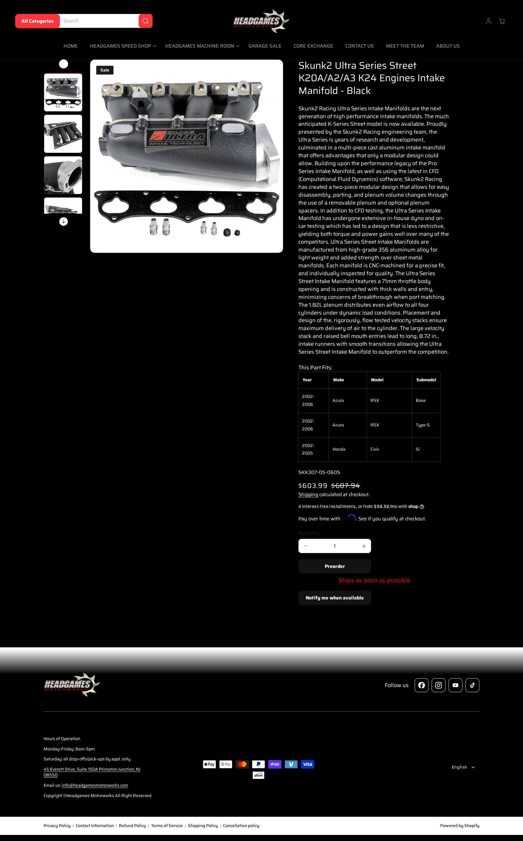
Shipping (308, 494)
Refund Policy (132, 826)
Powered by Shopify (459, 825)
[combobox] (103, 21)
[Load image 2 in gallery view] (63, 134)
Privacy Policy (57, 826)
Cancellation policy (241, 826)
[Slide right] (63, 221)
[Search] (146, 21)
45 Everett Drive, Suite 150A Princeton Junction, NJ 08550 (92, 772)
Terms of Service (167, 826)
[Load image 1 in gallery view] (63, 92)
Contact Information (95, 826)
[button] (121, 46)
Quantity (308, 533)
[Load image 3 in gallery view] (63, 175)
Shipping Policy (203, 826)
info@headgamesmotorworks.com (95, 785)
